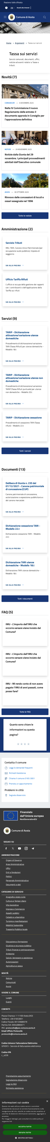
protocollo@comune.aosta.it (14, 1033)
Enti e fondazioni (13, 872)
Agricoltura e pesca (14, 965)
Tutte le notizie (25, 215)
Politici (9, 876)
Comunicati (10, 102)
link (10, 1121)
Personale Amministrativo (17, 880)
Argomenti (19, 43)
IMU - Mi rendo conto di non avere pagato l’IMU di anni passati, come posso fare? (24, 687)
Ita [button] (12, 7)
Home (8, 43)
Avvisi (7, 192)
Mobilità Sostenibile (14, 925)
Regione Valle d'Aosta (13, 2)
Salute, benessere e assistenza (19, 957)
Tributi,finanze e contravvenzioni (20, 949)
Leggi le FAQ (11, 1084)
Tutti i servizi (25, 450)
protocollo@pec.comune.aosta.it (20, 1027)
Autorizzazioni (12, 961)
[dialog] (25, 1120)
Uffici (8, 868)
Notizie (8, 149)
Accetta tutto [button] (24, 1127)
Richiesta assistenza (15, 1088)
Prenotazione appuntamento (18, 1075)
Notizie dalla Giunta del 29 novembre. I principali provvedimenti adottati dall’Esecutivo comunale (25, 158)
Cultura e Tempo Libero (16, 900)
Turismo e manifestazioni (17, 921)
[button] (25, 1138)
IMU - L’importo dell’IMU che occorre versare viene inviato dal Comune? (23, 628)
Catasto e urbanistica (15, 917)
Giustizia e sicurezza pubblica (18, 945)
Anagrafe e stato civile (15, 896)
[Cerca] (44, 17)
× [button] (47, 1101)
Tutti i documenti (25, 598)
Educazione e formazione (17, 941)
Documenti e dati (13, 884)
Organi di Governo (14, 860)
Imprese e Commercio (15, 909)
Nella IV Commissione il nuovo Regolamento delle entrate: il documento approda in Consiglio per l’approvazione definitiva (24, 113)
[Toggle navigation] (5, 16)
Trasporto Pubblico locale (16, 929)
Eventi (9, 1001)
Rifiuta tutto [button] (25, 1132)
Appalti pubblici (12, 913)
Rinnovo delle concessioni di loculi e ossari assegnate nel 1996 (24, 199)
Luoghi (9, 997)
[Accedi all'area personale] (6, 7)
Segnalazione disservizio (16, 1080)
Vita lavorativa (12, 905)
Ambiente (10, 953)
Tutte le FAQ (25, 711)
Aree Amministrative (15, 864)
